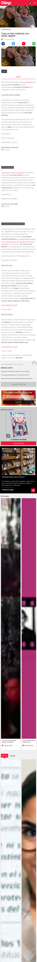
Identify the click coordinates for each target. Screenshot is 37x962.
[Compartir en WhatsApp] (34, 43)
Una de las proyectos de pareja (12, 172)
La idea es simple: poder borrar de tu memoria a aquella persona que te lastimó (18, 241)
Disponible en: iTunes (9, 305)
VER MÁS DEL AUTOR (18, 384)
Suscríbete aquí (18, 443)
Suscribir (18, 402)
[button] (3, 59)
